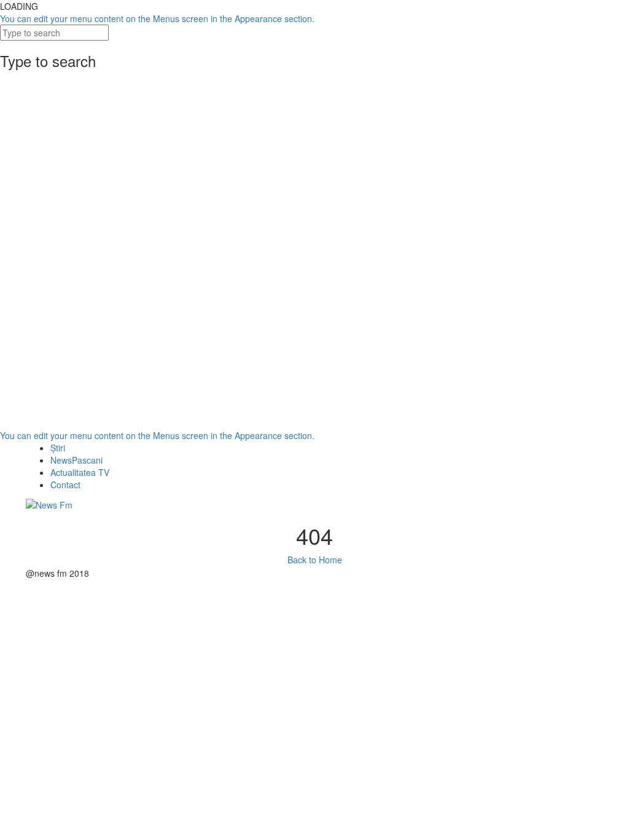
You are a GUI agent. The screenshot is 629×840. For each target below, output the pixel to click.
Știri (57, 448)
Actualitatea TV (79, 472)
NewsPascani (76, 460)
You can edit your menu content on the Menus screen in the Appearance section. (157, 18)
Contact (65, 484)
